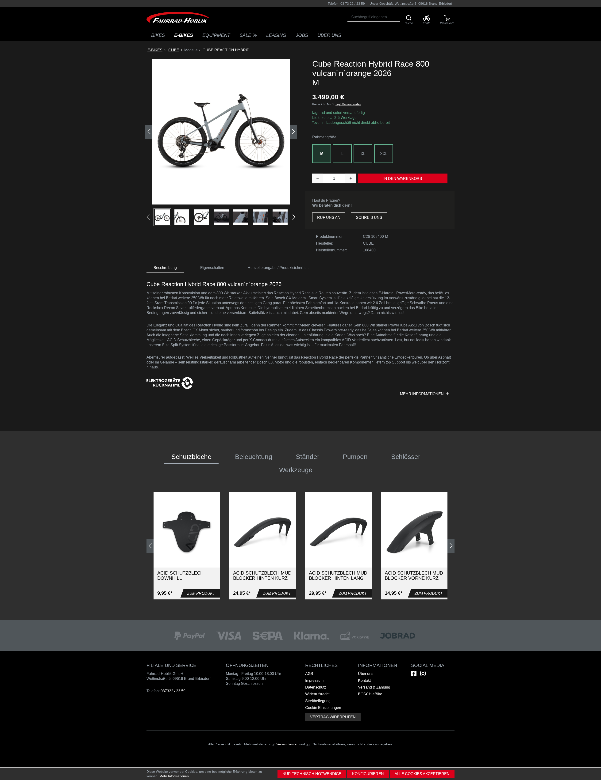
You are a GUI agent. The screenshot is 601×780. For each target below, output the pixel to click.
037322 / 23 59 (173, 691)
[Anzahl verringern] (317, 178)
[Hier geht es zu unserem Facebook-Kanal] (413, 673)
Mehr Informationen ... (176, 776)
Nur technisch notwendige (311, 774)
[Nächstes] (293, 132)
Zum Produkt (201, 593)
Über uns (365, 674)
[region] (221, 142)
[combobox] (373, 17)
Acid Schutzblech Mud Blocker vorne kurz (414, 575)
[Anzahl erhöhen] (350, 178)
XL (363, 154)
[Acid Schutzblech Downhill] (187, 532)
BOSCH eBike (370, 694)
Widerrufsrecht (317, 694)
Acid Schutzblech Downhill (180, 575)
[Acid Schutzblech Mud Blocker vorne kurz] (414, 532)
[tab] (165, 268)
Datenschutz (315, 687)
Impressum (314, 680)
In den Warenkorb (402, 179)
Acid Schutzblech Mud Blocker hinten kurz (262, 575)
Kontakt (364, 680)
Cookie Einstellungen (323, 708)
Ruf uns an (328, 218)
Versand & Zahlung (374, 687)
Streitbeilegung (318, 701)
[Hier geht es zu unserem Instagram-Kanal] (423, 673)
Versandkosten (287, 744)
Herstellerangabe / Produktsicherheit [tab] (278, 268)
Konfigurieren (368, 774)
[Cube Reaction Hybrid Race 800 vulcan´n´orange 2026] (221, 132)
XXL (383, 154)
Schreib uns (369, 218)
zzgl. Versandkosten (348, 104)
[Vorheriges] (148, 132)
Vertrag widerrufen (333, 717)
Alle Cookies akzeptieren (422, 774)
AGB (309, 674)
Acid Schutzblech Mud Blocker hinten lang (338, 575)
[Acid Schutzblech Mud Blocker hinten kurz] (262, 532)
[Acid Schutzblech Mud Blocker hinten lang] (338, 532)
